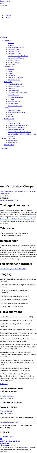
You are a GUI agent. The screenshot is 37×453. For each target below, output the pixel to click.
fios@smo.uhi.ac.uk (6, 411)
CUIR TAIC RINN (9, 145)
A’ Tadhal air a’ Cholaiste (15, 77)
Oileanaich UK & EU (14, 110)
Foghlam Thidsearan (14, 60)
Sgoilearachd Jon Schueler (16, 127)
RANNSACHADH (9, 119)
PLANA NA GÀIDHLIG (7, 436)
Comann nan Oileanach (15, 106)
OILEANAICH (8, 82)
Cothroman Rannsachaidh (16, 47)
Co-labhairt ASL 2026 (14, 123)
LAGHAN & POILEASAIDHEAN (10, 441)
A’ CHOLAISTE (8, 67)
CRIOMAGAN (4, 443)
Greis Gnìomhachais (14, 101)
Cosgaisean (11, 114)
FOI (1, 439)
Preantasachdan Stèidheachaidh (18, 56)
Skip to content (5, 1)
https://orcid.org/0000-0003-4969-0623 (13, 269)
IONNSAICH (7, 40)
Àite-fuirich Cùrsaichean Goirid (17, 93)
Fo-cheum (11, 43)
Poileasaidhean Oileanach (16, 86)
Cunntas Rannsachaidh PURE (9, 200)
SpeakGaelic (11, 64)
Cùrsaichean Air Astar (14, 53)
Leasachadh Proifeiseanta (16, 58)
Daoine (10, 71)
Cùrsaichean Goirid (13, 51)
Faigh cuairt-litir (12, 142)
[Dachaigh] (3, 11)
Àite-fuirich (11, 88)
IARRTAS (6, 108)
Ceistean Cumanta (13, 90)
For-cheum (11, 45)
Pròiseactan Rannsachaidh (16, 129)
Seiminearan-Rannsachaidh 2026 (18, 125)
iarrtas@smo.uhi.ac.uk (7, 396)
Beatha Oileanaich (13, 95)
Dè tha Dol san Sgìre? (14, 62)
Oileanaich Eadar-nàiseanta (16, 112)
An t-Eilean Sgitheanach (15, 97)
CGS (26, 447)
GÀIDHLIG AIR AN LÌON (7, 445)
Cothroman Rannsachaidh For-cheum (19, 132)
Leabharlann (11, 121)
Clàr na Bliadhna (13, 103)
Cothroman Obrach (14, 80)
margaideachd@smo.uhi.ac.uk (9, 422)
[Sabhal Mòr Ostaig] (18, 35)
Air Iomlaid (11, 99)
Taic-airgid (11, 116)
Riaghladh (11, 73)
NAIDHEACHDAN (9, 138)
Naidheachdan (12, 140)
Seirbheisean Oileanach (15, 84)
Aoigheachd (11, 75)
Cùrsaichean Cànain (14, 49)
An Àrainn (11, 69)
